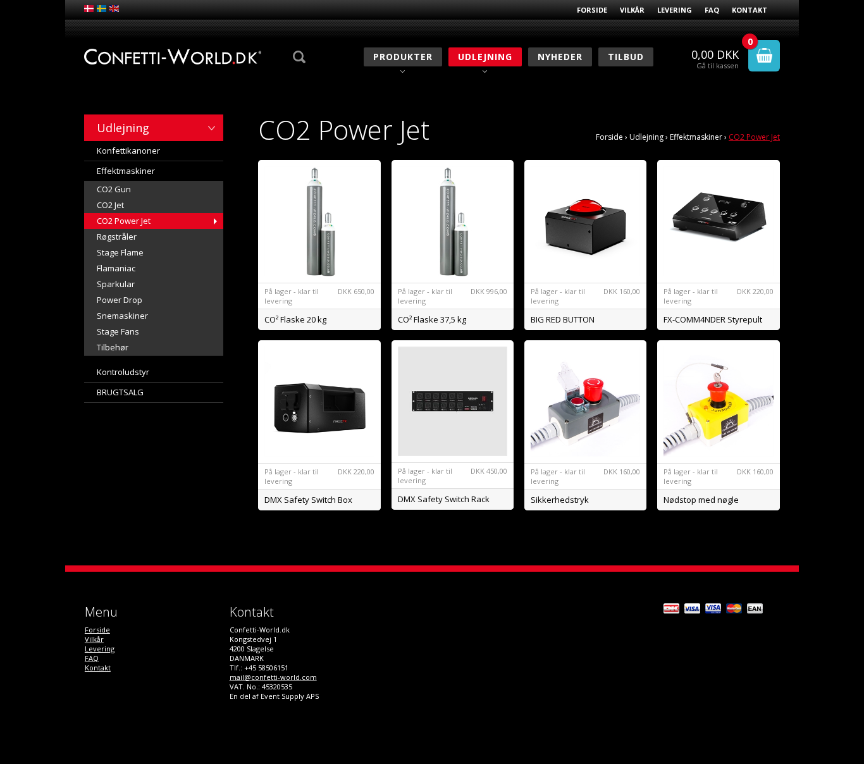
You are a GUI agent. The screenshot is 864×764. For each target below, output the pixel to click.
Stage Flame (120, 252)
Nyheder (560, 57)
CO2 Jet (110, 205)
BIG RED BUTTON (563, 319)
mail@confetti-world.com (273, 677)
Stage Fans (118, 331)
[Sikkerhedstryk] (586, 402)
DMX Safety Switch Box (308, 499)
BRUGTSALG (120, 392)
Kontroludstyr (123, 372)
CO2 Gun (114, 189)
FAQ (712, 9)
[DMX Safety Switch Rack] (453, 401)
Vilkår (632, 9)
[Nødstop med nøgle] (718, 402)
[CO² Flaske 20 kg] (319, 221)
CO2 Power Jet (124, 220)
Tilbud (626, 57)
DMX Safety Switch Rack (444, 499)
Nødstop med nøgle (701, 499)
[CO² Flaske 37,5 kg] (453, 221)
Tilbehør (112, 347)
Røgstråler (117, 236)
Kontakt (749, 9)
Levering (674, 9)
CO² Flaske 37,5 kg (432, 319)
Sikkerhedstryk (560, 499)
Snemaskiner (122, 315)
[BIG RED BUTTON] (586, 221)
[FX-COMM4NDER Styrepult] (718, 221)
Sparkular (116, 284)
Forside (592, 9)
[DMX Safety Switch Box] (319, 402)
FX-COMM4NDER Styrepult (712, 319)
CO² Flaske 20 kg (295, 319)
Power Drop (119, 299)
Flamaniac (116, 268)
